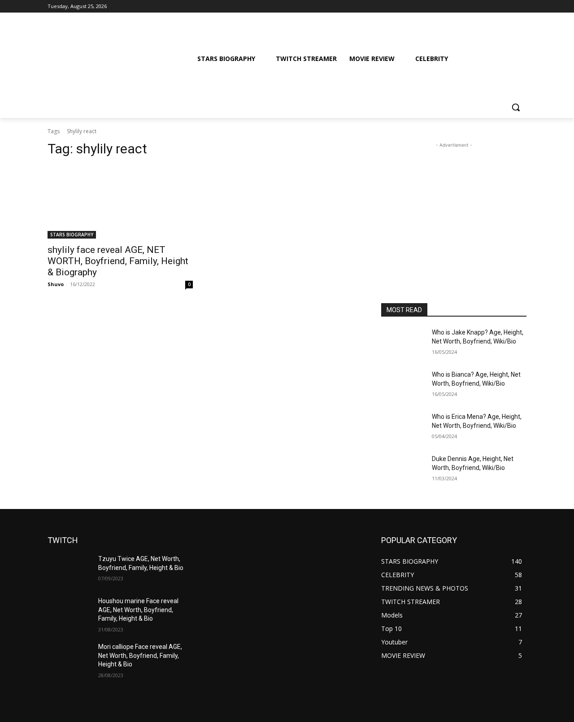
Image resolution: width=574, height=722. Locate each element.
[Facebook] (471, 6)
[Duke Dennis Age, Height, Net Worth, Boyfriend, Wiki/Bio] (403, 470)
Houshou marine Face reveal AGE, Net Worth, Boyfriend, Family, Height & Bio (138, 609)
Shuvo (56, 284)
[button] (515, 107)
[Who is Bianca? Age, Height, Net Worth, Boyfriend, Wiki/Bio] (403, 385)
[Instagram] (484, 6)
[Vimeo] (509, 6)
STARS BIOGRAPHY (71, 234)
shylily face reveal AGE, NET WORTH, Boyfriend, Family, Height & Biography (118, 261)
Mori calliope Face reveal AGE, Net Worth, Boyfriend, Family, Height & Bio (140, 655)
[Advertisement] (454, 206)
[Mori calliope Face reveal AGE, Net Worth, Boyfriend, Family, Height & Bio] (69, 658)
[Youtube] (521, 6)
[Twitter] (496, 6)
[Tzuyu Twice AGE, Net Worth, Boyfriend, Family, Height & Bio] (69, 570)
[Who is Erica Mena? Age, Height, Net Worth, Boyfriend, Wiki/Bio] (403, 428)
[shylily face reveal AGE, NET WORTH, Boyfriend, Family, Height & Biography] (120, 202)
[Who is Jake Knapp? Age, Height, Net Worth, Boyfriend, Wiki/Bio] (403, 343)
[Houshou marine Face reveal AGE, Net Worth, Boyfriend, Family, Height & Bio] (69, 612)
